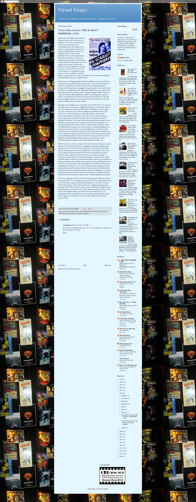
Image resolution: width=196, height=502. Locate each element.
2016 (121, 442)
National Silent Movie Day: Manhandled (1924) (127, 338)
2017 (121, 440)
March (123, 409)
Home (85, 265)
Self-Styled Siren (125, 335)
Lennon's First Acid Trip (126, 360)
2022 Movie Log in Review (132, 200)
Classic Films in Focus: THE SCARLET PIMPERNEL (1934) (129, 416)
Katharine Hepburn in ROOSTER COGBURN (131, 239)
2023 (121, 388)
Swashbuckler (85, 213)
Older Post (108, 265)
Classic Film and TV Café (127, 282)
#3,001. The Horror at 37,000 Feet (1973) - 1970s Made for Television (128, 322)
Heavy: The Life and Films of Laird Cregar (132, 109)
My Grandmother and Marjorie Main (133, 219)
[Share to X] (87, 209)
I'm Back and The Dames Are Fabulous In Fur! (128, 367)
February (124, 412)
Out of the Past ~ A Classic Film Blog (128, 303)
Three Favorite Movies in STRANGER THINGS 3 (132, 182)
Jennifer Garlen (124, 58)
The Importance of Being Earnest (126, 284)
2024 (121, 385)
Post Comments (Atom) (73, 269)
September (124, 404)
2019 (121, 434)
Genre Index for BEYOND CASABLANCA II (132, 71)
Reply (64, 233)
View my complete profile (125, 60)
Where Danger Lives (126, 344)
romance (79, 213)
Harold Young (87, 211)
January (123, 428)
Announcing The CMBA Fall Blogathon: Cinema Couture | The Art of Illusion (128, 295)
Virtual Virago (72, 9)
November (124, 398)
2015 (121, 445)
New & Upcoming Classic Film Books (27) (128, 306)
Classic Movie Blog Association (125, 291)
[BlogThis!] (85, 209)
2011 (121, 456)
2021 (121, 393)
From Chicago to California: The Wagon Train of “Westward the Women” (127, 275)
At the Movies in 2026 (126, 314)
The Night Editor (125, 312)
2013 (121, 451)
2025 (121, 382)
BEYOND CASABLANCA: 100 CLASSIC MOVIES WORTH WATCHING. (126, 43)
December (124, 396)
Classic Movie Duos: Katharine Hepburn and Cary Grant (132, 145)
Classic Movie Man (125, 272)
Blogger (106, 489)
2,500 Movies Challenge (127, 318)
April (123, 407)
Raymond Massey (71, 213)
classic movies (80, 211)
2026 (121, 379)
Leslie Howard (103, 211)
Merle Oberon (62, 213)
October (123, 401)
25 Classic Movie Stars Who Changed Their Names (133, 165)
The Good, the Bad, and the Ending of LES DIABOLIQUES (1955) (132, 92)
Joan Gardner (95, 211)
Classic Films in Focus (69, 211)
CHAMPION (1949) (125, 345)
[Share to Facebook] (89, 209)
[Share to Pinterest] (91, 209)
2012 (121, 454)
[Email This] (83, 209)
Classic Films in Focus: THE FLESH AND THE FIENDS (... (129, 422)
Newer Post (62, 265)
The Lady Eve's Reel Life (127, 329)
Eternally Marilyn (124, 330)
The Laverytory (124, 358)
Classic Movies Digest (126, 350)
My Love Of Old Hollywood (128, 365)
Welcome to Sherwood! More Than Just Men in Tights (128, 352)
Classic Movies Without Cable (132, 126)
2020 (121, 431)
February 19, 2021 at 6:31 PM (79, 225)
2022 (121, 390)
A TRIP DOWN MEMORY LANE (128, 261)
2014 (121, 448)
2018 (121, 437)
